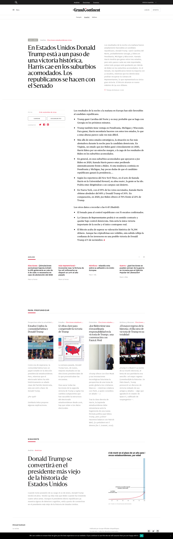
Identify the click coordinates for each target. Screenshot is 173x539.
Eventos (96, 2)
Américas (38, 450)
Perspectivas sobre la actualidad (39, 322)
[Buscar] (27, 2)
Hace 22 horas (63, 279)
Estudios (61, 322)
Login (146, 10)
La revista (16, 528)
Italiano (94, 17)
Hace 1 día (92, 274)
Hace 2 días (124, 277)
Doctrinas (86, 2)
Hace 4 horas (32, 279)
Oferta (156, 10)
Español (87, 17)
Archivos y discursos (127, 322)
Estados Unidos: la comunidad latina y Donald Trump (38, 329)
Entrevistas (93, 322)
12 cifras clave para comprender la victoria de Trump (70, 329)
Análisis (76, 2)
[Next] (144, 257)
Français (79, 17)
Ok (142, 535)
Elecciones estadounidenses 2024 (59, 40)
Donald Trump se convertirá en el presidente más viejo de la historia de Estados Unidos (54, 472)
